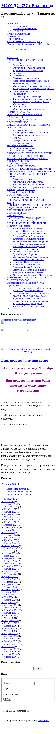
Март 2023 (9, 556)
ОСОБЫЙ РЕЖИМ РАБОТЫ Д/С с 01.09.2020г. (30, 205)
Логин (6, 683)
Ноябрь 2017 (10, 638)
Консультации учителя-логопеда (28, 182)
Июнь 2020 (10, 594)
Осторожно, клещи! (22, 143)
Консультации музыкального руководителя (34, 187)
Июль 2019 (9, 615)
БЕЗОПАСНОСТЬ (16, 127)
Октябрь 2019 (11, 607)
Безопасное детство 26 (18, 489)
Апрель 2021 (10, 584)
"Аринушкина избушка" (24, 148)
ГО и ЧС (17, 138)
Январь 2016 (10, 657)
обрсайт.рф (43, 720)
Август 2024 (10, 530)
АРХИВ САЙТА (15, 215)
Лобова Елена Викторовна (26, 251)
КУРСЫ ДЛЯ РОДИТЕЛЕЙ (21, 189)
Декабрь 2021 (11, 576)
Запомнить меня (11, 694)
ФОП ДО (11, 308)
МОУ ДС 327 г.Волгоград (27, 5)
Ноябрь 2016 (10, 651)
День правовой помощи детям (24, 360)
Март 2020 (9, 602)
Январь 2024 (10, 537)
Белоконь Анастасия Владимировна (30, 241)
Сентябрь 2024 (11, 527)
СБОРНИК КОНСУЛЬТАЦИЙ (22, 220)
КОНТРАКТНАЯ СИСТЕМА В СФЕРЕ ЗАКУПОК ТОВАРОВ (27, 278)
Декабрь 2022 (11, 561)
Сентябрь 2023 (11, 548)
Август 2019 (10, 613)
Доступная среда (21, 106)
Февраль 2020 (11, 605)
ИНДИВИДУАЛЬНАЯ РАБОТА (23, 163)
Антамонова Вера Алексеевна (27, 228)
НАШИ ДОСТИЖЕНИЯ (19, 34)
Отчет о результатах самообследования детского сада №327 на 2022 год (32, 289)
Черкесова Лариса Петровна (26, 267)
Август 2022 (10, 569)
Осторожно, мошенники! (25, 28)
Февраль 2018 (11, 636)
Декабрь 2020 (11, 587)
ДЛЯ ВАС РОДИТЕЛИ (18, 161)
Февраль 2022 (11, 574)
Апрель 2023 (10, 553)
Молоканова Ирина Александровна (30, 257)
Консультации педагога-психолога (29, 184)
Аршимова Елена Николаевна (27, 264)
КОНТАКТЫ (13, 36)
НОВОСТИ (12, 57)
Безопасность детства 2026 (20, 491)
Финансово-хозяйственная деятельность (32, 99)
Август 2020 (10, 592)
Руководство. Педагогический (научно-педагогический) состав (32, 82)
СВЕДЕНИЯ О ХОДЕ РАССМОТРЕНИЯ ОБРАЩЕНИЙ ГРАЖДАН (27, 208)
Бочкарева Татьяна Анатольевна (28, 272)
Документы (18, 73)
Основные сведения (22, 65)
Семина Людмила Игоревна (26, 249)
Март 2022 (9, 571)
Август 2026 (10, 484)
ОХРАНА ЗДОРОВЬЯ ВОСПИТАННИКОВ (29, 125)
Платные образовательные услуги (29, 96)
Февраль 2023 (11, 558)
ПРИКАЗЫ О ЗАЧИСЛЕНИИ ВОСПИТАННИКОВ (21, 193)
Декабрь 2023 (11, 540)
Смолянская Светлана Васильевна (29, 270)
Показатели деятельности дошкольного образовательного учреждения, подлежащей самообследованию (32, 303)
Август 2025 (10, 512)
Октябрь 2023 (11, 545)
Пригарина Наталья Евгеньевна (28, 262)
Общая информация (22, 179)
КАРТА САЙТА (15, 39)
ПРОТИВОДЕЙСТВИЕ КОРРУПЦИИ (26, 156)
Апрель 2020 (10, 600)
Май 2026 (9, 501)
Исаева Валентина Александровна (30, 244)
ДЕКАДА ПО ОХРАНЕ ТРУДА (22, 197)
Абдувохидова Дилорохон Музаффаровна (33, 275)
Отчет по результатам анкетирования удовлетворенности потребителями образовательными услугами (31, 296)
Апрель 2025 (10, 514)
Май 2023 (9, 550)
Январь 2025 (10, 519)
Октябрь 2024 (11, 525)
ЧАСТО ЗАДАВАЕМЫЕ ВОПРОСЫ (25, 218)
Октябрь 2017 (11, 641)
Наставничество (21, 26)
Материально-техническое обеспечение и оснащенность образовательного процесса (33, 87)
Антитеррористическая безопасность (31, 132)
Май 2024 (9, 532)
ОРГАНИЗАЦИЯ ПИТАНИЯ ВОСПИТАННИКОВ (21, 120)
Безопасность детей (22, 130)
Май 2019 (9, 618)
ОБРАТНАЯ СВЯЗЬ (17, 213)
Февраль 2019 (11, 620)
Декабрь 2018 (11, 623)
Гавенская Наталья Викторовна (28, 231)
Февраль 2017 (11, 649)
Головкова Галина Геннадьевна (28, 236)
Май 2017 (9, 646)
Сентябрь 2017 (11, 644)
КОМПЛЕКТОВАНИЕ (18, 112)
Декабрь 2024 (11, 522)
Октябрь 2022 (11, 563)
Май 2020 (9, 597)
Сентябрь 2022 (11, 566)
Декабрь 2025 (11, 509)
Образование (19, 75)
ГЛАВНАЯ (12, 23)
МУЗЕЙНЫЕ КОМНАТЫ (20, 145)
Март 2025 (9, 517)
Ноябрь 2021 (10, 579)
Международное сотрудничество (29, 109)
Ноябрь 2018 (10, 626)
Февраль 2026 (11, 506)
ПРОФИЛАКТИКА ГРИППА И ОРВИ (26, 223)
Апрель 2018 (10, 633)
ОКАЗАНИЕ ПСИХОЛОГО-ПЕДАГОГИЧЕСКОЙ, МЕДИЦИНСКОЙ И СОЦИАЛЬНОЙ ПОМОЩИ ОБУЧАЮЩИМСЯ (31, 169)
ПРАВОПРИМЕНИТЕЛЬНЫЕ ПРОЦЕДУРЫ (29, 153)
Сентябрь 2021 (11, 581)
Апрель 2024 (10, 535)
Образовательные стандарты (27, 78)
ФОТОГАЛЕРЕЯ (15, 31)
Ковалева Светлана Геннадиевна (29, 246)
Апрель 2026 (10, 504)
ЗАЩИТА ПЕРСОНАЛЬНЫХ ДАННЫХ (27, 158)
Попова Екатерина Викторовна (28, 259)
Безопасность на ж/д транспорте (28, 135)
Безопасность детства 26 (19, 494)
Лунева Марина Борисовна (26, 254)
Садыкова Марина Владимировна (29, 233)
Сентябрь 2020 (11, 589)
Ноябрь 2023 (10, 543)
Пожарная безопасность (24, 140)
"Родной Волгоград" (23, 150)
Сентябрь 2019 (11, 610)
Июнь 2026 (10, 499)
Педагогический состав (18, 226)
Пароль (7, 688)
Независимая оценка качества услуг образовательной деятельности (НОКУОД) (28, 42)
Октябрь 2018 (11, 628)
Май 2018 (9, 631)
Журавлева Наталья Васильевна (28, 239)
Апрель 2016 (10, 654)
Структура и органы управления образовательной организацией (29, 69)
